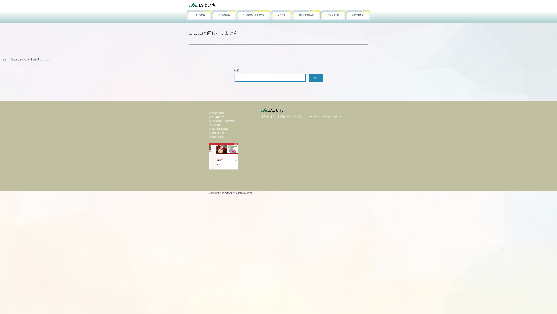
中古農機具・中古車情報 (253, 15)
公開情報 (281, 15)
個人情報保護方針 (306, 15)
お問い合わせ (358, 15)
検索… (237, 70)
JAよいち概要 (199, 15)
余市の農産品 (224, 15)
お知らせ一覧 (333, 15)
